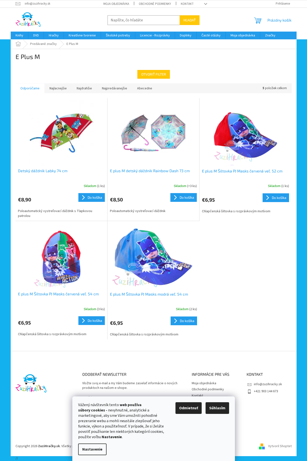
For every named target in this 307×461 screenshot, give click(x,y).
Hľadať (189, 20)
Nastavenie (92, 449)
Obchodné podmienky (155, 4)
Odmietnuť (188, 408)
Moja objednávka (116, 4)
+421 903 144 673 (266, 391)
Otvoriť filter (153, 74)
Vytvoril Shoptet (280, 446)
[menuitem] (19, 35)
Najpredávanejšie (114, 88)
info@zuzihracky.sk (268, 384)
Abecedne (144, 88)
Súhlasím (217, 408)
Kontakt (187, 4)
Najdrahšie (84, 88)
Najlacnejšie (58, 88)
